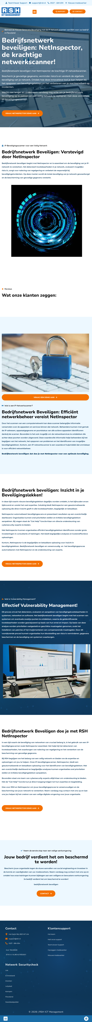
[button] (35, 12)
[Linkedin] (86, 1018)
